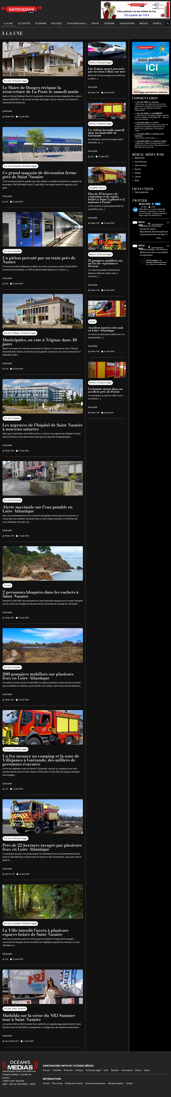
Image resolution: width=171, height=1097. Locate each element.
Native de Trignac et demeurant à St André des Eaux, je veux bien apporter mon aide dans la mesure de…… (152, 145)
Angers (138, 173)
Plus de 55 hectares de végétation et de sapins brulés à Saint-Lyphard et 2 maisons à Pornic (106, 198)
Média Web (140, 158)
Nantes (138, 169)
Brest (137, 180)
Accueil (46, 1083)
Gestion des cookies (74, 1083)
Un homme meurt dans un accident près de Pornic (105, 390)
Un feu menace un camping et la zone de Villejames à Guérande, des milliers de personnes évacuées (41, 760)
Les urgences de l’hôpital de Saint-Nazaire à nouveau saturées (43, 427)
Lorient (138, 177)
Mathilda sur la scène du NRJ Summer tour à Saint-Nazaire (39, 1017)
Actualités (24, 23)
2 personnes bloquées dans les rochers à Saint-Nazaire (40, 594)
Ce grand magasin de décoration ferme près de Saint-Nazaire (40, 175)
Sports (157, 23)
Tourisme (109, 23)
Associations (127, 23)
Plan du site (57, 1083)
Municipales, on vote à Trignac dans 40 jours (40, 342)
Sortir (95, 23)
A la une (8, 23)
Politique (56, 23)
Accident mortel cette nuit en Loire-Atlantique (105, 329)
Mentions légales (115, 1083)
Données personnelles (96, 1083)
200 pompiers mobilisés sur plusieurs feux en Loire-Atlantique (38, 676)
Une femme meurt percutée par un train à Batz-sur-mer (106, 70)
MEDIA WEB (141, 223)
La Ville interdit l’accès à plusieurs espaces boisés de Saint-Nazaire (35, 932)
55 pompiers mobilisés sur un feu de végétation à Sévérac (105, 263)
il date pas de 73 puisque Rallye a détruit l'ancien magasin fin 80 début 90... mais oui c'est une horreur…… (152, 117)
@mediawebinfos (157, 224)
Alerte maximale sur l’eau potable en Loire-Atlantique (38, 509)
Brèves (143, 23)
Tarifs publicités (141, 192)
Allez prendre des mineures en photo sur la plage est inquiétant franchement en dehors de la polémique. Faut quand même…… (151, 128)
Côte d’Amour (141, 165)
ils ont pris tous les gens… (146, 138)
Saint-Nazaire (141, 162)
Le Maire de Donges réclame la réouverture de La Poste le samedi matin (41, 90)
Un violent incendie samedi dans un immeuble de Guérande (106, 133)
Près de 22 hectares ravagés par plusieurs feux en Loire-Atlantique (42, 847)
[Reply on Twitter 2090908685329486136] (141, 238)
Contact (129, 1083)
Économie (40, 23)
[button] (168, 23)
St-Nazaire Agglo (76, 23)
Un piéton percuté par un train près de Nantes (39, 260)
